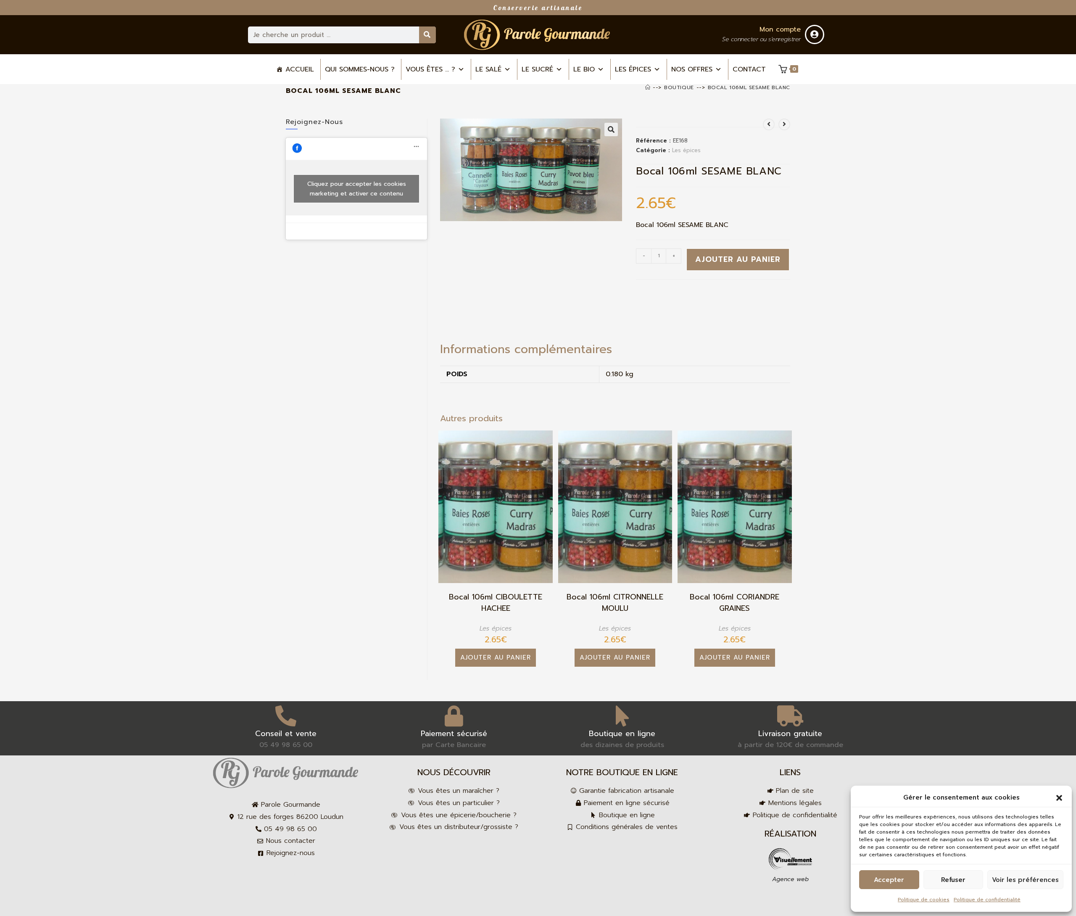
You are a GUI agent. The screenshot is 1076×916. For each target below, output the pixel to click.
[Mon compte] (814, 34)
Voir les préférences (1025, 879)
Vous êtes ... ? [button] (430, 69)
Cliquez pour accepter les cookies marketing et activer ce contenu (356, 189)
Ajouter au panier (738, 259)
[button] (1059, 798)
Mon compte (780, 29)
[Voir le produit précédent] (769, 124)
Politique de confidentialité (987, 899)
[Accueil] (648, 87)
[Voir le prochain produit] (784, 124)
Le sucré (537, 69)
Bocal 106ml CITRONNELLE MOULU (615, 602)
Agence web (790, 879)
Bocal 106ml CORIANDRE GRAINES (734, 602)
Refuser (953, 879)
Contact (749, 69)
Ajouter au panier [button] (495, 657)
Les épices (633, 69)
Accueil (299, 69)
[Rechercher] (427, 34)
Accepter (889, 879)
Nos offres (691, 69)
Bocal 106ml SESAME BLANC (749, 87)
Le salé (488, 69)
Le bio (584, 69)
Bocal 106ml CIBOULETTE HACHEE (495, 602)
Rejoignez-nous (314, 122)
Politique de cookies (923, 899)
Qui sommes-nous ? (360, 69)
